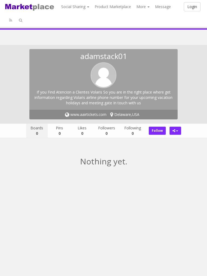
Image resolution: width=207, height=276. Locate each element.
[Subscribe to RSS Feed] (10, 20)
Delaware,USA (126, 114)
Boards (36, 130)
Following (132, 130)
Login (192, 6)
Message (163, 6)
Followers (106, 130)
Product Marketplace (113, 6)
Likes (82, 130)
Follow (157, 130)
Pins (59, 130)
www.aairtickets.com (87, 114)
